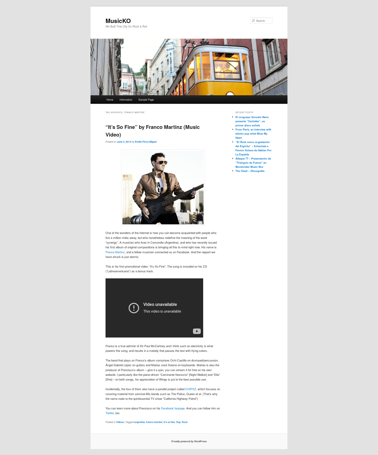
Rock (185, 422)
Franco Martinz (115, 252)
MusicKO (118, 20)
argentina (139, 422)
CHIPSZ (190, 389)
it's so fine (169, 422)
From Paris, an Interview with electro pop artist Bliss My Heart (253, 133)
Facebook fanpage (173, 408)
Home (110, 99)
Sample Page (146, 99)
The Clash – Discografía (249, 171)
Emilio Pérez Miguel (146, 141)
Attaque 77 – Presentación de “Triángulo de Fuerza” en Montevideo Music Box (253, 163)
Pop (178, 422)
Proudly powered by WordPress (189, 441)
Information (126, 99)
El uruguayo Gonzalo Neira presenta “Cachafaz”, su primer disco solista (252, 121)
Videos (120, 422)
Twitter (110, 413)
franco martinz (154, 422)
